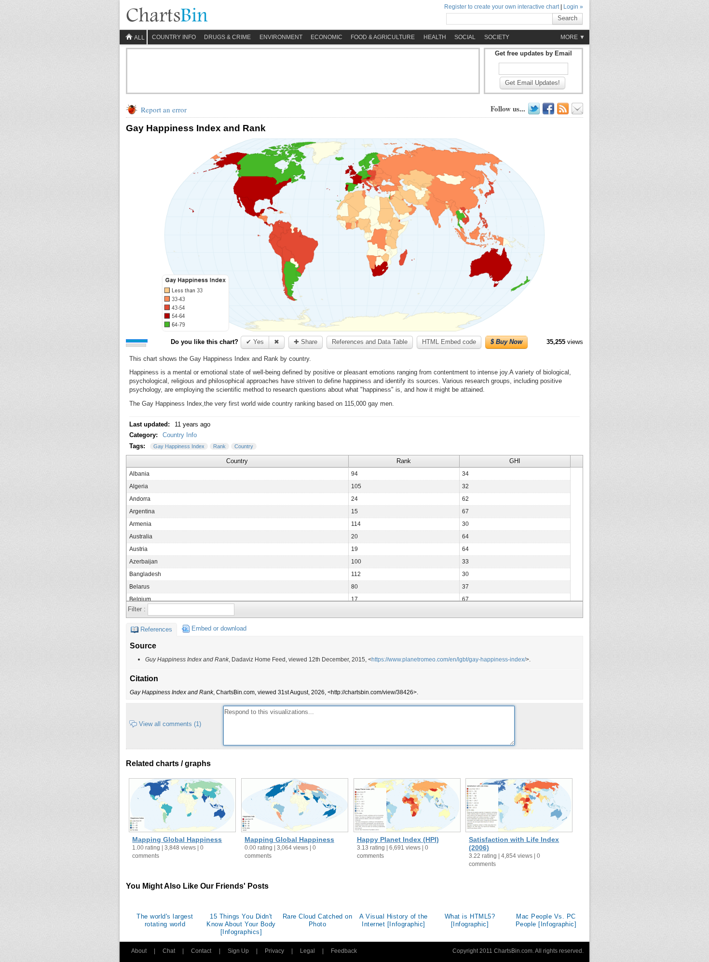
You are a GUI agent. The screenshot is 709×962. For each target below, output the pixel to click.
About (139, 951)
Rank (219, 446)
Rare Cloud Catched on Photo (318, 920)
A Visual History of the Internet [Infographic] (393, 920)
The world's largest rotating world (164, 920)
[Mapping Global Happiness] (182, 806)
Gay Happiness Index (179, 446)
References (156, 629)
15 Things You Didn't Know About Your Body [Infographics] (240, 924)
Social (465, 37)
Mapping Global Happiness (177, 839)
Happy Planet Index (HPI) (398, 839)
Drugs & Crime (227, 37)
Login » (573, 6)
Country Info (180, 435)
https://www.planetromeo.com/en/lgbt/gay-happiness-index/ (448, 659)
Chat (169, 951)
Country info (174, 37)
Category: (144, 435)
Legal (307, 951)
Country (243, 446)
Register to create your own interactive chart (501, 6)
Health (434, 37)
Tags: (138, 446)
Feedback (344, 951)
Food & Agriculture (383, 37)
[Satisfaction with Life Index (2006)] (519, 806)
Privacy (274, 951)
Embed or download (218, 628)
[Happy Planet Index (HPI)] (407, 806)
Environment (280, 37)
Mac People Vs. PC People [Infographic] (546, 920)
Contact (201, 951)
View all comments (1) (170, 724)
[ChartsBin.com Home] (167, 15)
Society (496, 37)
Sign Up (238, 951)
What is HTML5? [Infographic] (470, 920)
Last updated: (150, 424)
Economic (326, 37)
